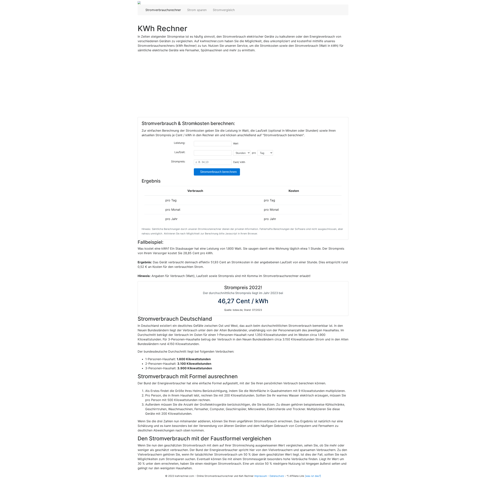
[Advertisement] (243, 87)
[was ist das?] (313, 476)
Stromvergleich (223, 10)
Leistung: (180, 142)
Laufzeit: (180, 152)
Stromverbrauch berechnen (218, 171)
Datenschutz (277, 476)
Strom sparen (196, 10)
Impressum (260, 476)
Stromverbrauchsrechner (163, 10)
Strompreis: (178, 161)
